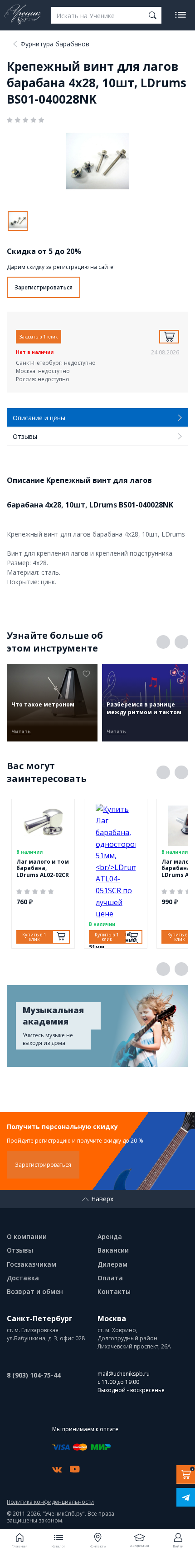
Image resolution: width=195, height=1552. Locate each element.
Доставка (23, 1277)
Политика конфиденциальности (50, 1502)
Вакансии (113, 1250)
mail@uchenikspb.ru (124, 1374)
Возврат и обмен (35, 1291)
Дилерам (112, 1264)
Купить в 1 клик (34, 936)
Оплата (110, 1277)
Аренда (110, 1236)
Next (181, 642)
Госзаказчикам (31, 1264)
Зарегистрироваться (44, 287)
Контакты (114, 1291)
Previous (163, 642)
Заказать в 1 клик (39, 336)
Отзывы (20, 1250)
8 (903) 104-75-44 (34, 1375)
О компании (27, 1236)
